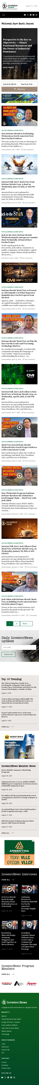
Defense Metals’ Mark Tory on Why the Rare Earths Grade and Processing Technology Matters (19, 343)
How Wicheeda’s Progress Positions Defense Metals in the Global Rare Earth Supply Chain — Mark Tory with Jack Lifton (19, 497)
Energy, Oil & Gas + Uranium (11, 1022)
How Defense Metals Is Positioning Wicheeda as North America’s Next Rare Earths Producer (18, 136)
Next (26, 624)
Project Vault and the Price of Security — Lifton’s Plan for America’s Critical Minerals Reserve (19, 715)
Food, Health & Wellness (10, 1025)
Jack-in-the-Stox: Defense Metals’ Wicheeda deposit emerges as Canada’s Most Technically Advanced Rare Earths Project (20, 239)
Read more (8, 67)
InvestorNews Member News (19, 766)
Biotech (4, 1016)
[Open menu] (4, 15)
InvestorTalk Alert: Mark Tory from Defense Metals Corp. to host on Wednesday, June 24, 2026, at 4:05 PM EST (18, 185)
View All (6, 727)
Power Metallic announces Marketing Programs (16, 771)
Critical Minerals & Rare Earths (12, 130)
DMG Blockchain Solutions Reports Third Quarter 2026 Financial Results (18, 822)
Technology (5, 1034)
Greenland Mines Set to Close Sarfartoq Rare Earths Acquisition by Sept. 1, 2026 (19, 810)
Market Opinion (7, 1031)
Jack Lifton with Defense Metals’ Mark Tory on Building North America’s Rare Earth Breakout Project (19, 602)
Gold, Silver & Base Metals (10, 1028)
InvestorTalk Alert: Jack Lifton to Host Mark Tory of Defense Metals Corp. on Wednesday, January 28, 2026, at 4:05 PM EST (19, 550)
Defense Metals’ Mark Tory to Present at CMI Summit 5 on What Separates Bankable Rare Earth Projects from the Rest (19, 294)
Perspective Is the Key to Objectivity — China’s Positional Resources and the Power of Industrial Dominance (17, 45)
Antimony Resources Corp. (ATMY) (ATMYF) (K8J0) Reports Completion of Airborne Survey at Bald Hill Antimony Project (19, 784)
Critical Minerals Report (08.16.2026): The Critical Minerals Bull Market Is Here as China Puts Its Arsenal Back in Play (17, 701)
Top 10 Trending (11, 679)
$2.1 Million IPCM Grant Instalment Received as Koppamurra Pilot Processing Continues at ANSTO (19, 798)
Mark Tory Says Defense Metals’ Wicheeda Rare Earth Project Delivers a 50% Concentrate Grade (19, 447)
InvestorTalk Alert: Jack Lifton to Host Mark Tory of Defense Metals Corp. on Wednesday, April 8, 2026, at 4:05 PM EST (19, 395)
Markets (21, 89)
